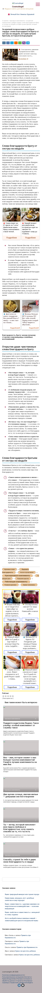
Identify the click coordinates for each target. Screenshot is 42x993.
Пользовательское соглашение (13, 977)
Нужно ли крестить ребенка (25, 951)
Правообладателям (9, 979)
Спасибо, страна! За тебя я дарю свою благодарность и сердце (19, 860)
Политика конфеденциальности (13, 975)
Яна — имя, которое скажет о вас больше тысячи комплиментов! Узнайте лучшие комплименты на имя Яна (20, 761)
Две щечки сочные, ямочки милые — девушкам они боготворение (20, 795)
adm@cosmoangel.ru (26, 982)
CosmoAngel (18, 6)
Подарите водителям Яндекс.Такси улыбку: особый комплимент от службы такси (21, 725)
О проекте (19, 981)
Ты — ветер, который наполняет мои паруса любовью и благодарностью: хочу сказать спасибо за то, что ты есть (19, 828)
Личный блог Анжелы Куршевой (22, 14)
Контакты (27, 977)
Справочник (14, 982)
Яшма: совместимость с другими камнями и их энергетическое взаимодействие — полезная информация (22, 906)
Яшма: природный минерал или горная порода (22, 894)
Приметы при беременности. (27, 947)
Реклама (20, 979)
